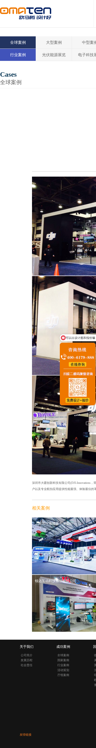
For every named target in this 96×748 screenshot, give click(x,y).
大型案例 (54, 42)
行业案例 (18, 55)
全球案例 (18, 42)
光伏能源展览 (54, 55)
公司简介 (26, 655)
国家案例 (63, 660)
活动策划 (63, 670)
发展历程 (26, 660)
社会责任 (26, 665)
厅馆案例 (63, 675)
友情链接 (26, 734)
